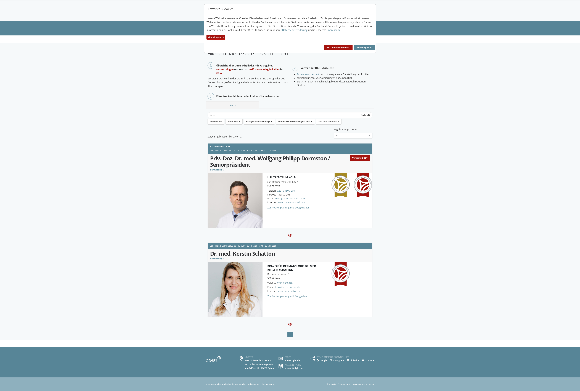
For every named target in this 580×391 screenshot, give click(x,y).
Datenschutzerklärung (295, 30)
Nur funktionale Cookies (338, 47)
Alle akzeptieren (364, 47)
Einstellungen (214, 37)
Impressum (333, 30)
